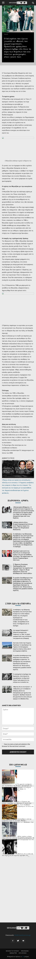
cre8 (23, 956)
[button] (33, 3)
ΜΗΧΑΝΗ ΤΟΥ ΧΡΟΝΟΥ (12, 951)
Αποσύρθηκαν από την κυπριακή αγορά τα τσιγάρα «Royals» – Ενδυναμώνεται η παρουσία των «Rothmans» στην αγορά (18, 821)
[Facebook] (13, 941)
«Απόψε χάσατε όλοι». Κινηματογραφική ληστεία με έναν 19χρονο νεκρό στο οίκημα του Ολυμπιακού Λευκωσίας (23, 526)
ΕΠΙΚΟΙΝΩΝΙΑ (25, 951)
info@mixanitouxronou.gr (22, 935)
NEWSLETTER (13, 953)
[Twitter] (18, 941)
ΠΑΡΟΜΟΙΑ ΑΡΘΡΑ (18, 500)
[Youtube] (23, 941)
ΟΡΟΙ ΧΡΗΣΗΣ (22, 953)
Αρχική (6, 34)
